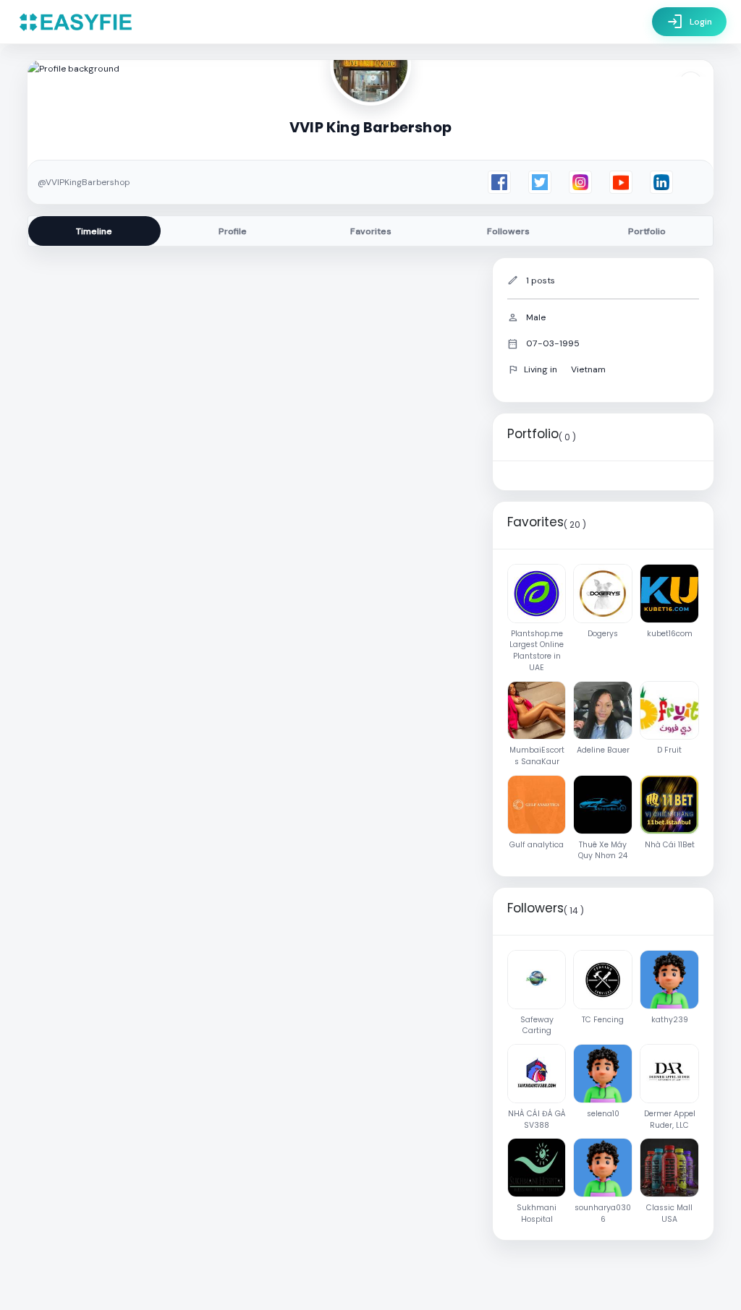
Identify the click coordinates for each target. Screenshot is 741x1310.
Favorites (370, 231)
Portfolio (647, 231)
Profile (233, 231)
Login (689, 22)
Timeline (94, 231)
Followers (508, 231)
